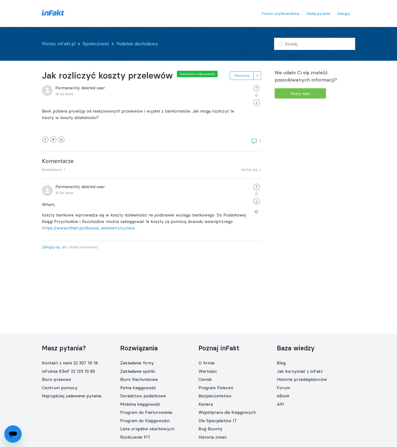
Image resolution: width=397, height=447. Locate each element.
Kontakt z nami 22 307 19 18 (70, 362)
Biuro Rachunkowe (139, 379)
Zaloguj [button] (343, 13)
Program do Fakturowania (146, 412)
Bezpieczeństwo (214, 395)
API (280, 404)
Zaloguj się (51, 247)
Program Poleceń (215, 387)
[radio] (256, 87)
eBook (283, 395)
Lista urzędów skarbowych (147, 428)
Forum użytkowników (280, 13)
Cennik (205, 379)
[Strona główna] (53, 14)
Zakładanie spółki (137, 371)
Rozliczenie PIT (135, 437)
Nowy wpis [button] (300, 93)
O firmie (206, 362)
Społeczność (96, 44)
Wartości (207, 371)
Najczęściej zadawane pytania (71, 395)
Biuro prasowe (56, 379)
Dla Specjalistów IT (217, 420)
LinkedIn (61, 139)
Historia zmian (212, 437)
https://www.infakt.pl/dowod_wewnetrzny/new (88, 228)
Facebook (45, 139)
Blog (281, 362)
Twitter (53, 139)
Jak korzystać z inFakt (300, 371)
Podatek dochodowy (137, 44)
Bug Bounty (210, 428)
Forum (283, 387)
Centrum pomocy (60, 387)
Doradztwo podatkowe (143, 395)
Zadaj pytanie (318, 13)
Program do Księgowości (145, 420)
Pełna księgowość (138, 387)
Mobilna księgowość (140, 404)
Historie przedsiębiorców (302, 379)
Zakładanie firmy (137, 362)
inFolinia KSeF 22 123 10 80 (68, 371)
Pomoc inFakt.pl (58, 44)
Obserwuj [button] (241, 75)
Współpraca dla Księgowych (227, 412)
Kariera (205, 404)
